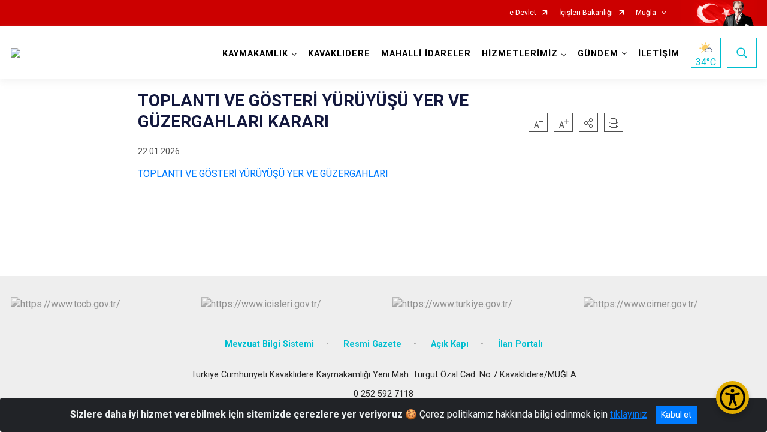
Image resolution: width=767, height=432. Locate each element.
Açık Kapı (450, 344)
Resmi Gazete (372, 344)
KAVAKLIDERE (339, 54)
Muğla (646, 13)
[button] (588, 122)
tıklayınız (628, 414)
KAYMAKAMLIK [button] (255, 54)
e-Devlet (522, 13)
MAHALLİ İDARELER (426, 54)
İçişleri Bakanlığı (586, 13)
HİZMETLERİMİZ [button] (520, 54)
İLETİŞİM (659, 54)
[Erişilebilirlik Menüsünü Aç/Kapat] (732, 397)
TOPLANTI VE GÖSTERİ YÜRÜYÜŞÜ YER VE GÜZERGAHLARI (263, 173)
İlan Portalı (520, 344)
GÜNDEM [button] (598, 54)
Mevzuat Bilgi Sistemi (269, 344)
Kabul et (676, 414)
